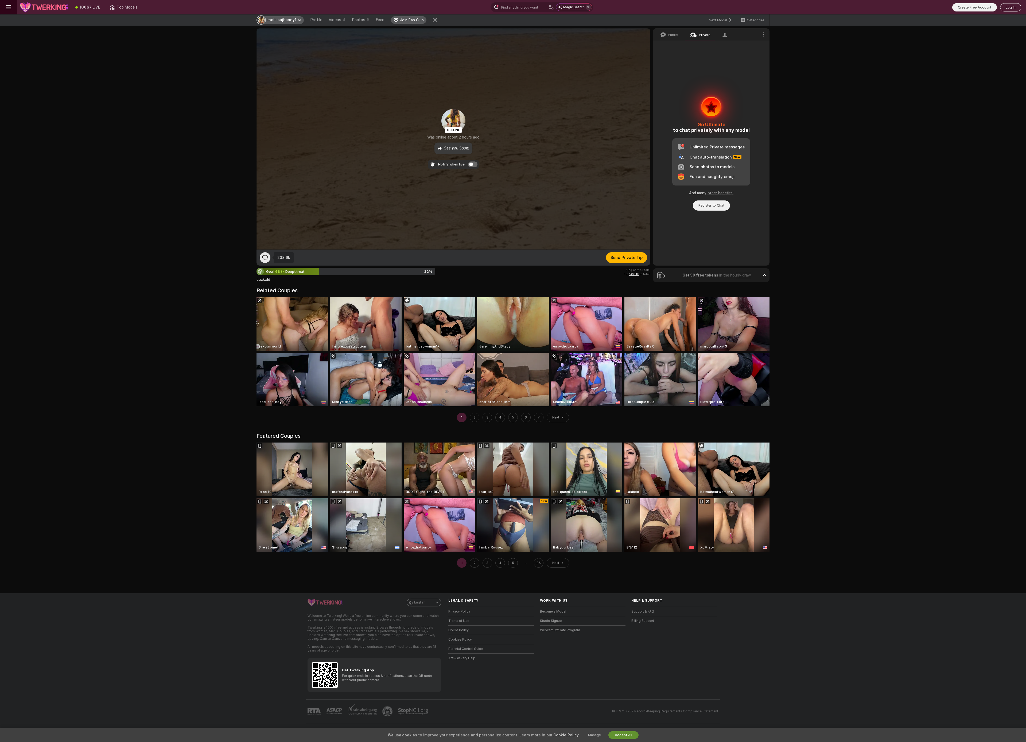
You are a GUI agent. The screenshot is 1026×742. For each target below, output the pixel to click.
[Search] (551, 7)
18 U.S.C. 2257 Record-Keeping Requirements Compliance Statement (665, 711)
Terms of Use (458, 621)
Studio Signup (551, 621)
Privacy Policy (459, 611)
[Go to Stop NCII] (413, 711)
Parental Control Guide (465, 649)
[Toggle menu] (8, 7)
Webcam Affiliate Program (560, 630)
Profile (316, 19)
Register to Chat (711, 205)
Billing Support (642, 621)
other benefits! (720, 193)
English (419, 602)
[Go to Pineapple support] (388, 711)
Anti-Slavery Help (461, 658)
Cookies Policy (460, 639)
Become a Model (553, 611)
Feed (380, 19)
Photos (360, 19)
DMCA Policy (458, 630)
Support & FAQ (642, 611)
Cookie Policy (565, 735)
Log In (1011, 7)
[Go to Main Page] (44, 7)
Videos (337, 19)
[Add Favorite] (265, 257)
